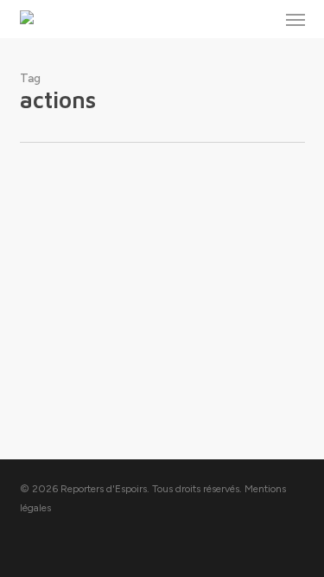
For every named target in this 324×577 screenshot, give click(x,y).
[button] (295, 19)
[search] (261, 19)
